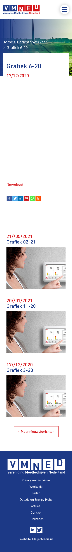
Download (14, 184)
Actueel (36, 506)
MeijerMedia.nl (42, 539)
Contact (36, 512)
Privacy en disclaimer (36, 480)
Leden (36, 493)
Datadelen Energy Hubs (36, 500)
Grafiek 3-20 (19, 370)
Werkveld (36, 487)
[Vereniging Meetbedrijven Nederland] (21, 9)
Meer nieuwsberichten (37, 431)
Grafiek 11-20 (21, 306)
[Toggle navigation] (64, 9)
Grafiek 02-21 (21, 242)
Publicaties (36, 519)
